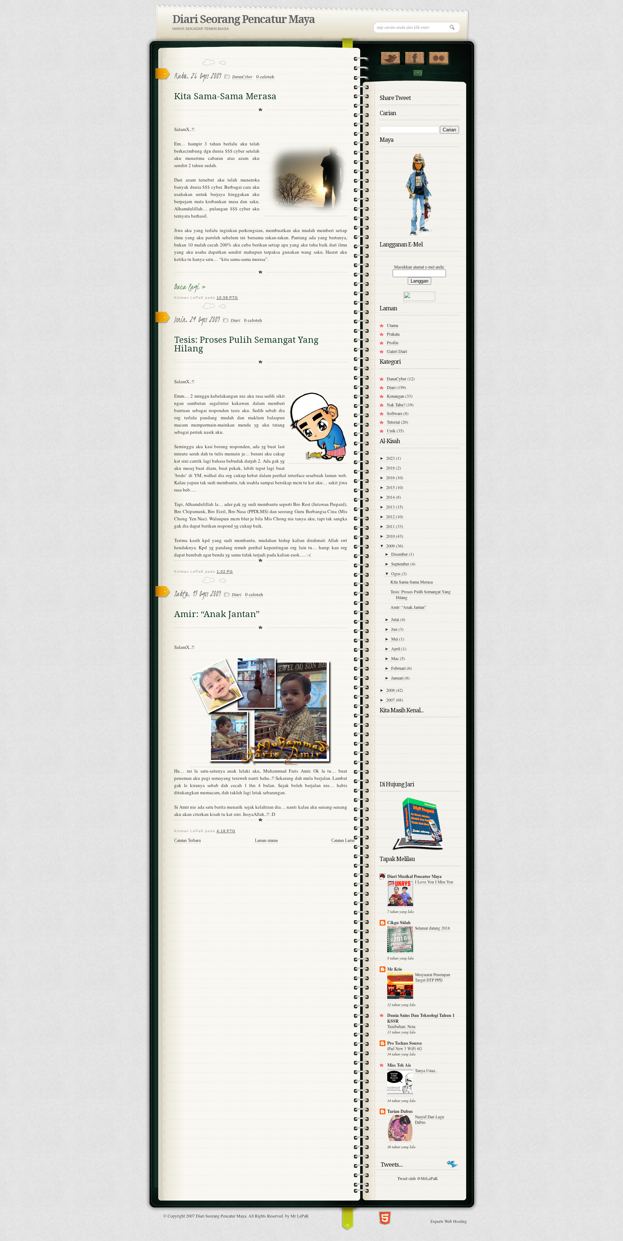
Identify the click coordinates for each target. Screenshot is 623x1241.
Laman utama (266, 840)
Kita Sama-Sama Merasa (225, 96)
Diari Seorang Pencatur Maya (243, 19)
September (400, 564)
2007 (391, 700)
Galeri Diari (397, 351)
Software (394, 413)
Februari (399, 668)
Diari (235, 320)
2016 (391, 477)
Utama (392, 325)
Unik (391, 430)
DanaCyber (242, 76)
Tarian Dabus (400, 1111)
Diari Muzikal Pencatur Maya (414, 876)
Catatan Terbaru (187, 840)
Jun (394, 629)
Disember (400, 554)
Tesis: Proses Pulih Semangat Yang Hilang (246, 344)
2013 (391, 507)
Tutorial (393, 422)
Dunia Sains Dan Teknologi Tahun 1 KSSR (421, 1018)
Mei (395, 639)
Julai (395, 619)
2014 (391, 497)
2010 (391, 536)
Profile (392, 342)
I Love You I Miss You (434, 881)
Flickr (439, 56)
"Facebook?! (414, 56)
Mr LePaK (300, 1216)
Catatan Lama (342, 840)
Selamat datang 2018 (432, 928)
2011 (391, 526)
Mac (395, 658)
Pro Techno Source (404, 1043)
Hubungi (417, 73)
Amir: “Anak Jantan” (217, 614)
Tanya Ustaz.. (426, 1070)
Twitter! (390, 56)
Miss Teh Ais (399, 1065)
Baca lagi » (190, 286)
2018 (391, 468)
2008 (391, 690)
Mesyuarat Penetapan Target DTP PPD (432, 977)
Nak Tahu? (396, 404)
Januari (398, 678)
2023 (391, 458)
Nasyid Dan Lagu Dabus (429, 1119)
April (396, 648)
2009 (391, 546)
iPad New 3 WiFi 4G (404, 1048)
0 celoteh (265, 76)
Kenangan (395, 396)
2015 (391, 487)
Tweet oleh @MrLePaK (417, 1178)
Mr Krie (394, 969)
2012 (391, 516)
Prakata (393, 334)
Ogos (396, 573)
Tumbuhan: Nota (401, 1026)
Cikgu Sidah (399, 922)
